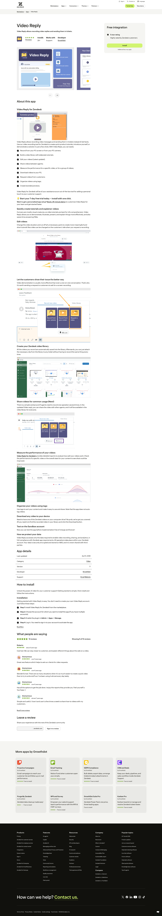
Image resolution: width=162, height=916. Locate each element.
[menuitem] (141, 1)
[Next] (57, 95)
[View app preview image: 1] (45, 68)
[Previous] (50, 95)
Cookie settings (46, 912)
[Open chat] (158, 912)
